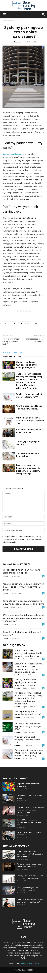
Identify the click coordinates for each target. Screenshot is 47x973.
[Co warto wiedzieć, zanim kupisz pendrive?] (9, 432)
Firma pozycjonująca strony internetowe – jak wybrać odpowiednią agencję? (28, 753)
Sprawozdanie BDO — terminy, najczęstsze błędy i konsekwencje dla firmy (28, 653)
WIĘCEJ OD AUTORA (12, 356)
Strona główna (8, 20)
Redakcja (17, 42)
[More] (35, 323)
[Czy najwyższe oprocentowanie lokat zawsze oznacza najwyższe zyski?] (9, 810)
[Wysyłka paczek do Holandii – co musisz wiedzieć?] (9, 409)
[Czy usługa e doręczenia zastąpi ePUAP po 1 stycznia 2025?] (9, 420)
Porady (17, 20)
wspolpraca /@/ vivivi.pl (29, 963)
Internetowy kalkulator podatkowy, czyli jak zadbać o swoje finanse (30, 853)
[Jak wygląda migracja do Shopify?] (9, 444)
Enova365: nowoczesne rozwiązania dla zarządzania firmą (29, 822)
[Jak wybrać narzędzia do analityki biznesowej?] (9, 890)
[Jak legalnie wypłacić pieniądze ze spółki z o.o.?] (8, 715)
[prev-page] (21, 479)
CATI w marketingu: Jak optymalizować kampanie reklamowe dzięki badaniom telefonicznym (23, 618)
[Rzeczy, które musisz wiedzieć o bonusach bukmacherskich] (9, 879)
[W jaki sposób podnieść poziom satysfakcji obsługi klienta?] (9, 902)
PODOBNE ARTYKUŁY (12, 353)
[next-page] (25, 479)
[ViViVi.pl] (23, 5)
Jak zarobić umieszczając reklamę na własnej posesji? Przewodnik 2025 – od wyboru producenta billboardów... (28, 698)
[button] (4, 14)
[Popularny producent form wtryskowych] (9, 786)
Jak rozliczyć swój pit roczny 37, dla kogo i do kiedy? (12, 341)
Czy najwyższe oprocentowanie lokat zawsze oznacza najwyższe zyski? (30, 809)
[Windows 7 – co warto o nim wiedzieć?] (9, 798)
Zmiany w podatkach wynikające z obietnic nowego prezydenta (26, 365)
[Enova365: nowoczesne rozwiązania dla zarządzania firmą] (9, 823)
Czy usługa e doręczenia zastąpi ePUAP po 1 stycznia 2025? (30, 421)
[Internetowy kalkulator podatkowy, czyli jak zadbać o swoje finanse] (9, 854)
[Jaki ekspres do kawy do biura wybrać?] (9, 456)
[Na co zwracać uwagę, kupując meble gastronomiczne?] (9, 867)
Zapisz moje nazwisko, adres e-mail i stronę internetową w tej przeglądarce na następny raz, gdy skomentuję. (22, 539)
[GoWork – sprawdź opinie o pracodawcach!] (9, 835)
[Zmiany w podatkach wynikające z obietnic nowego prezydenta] (9, 365)
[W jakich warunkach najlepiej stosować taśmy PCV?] (9, 397)
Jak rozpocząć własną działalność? (35, 340)
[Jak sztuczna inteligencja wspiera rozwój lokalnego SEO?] (8, 727)
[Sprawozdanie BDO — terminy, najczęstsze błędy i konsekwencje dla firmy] (8, 654)
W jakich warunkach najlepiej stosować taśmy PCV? (27, 740)
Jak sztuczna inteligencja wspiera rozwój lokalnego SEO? (27, 726)
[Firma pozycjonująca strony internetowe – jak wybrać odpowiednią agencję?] (8, 754)
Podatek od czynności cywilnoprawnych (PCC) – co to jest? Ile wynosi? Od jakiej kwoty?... (23, 587)
